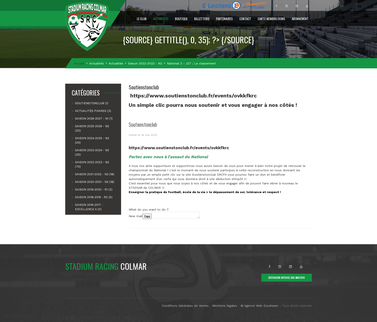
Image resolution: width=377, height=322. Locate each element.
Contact (245, 18)
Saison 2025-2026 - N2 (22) (92, 128)
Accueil (79, 63)
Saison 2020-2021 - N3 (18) (94, 182)
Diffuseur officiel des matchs (286, 277)
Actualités (160, 18)
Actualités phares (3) (93, 111)
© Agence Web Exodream (259, 305)
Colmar (106, 266)
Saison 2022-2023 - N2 (145, 63)
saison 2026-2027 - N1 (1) (94, 118)
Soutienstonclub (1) (91, 103)
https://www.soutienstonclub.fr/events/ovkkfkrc (193, 96)
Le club (142, 18)
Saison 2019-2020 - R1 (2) (93, 189)
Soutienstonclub (143, 124)
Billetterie (201, 18)
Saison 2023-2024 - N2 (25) (92, 152)
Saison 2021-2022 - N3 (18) (94, 174)
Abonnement (300, 18)
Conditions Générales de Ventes (185, 305)
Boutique (181, 18)
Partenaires (224, 18)
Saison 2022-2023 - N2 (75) (92, 164)
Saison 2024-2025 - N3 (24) (92, 140)
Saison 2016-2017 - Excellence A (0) (89, 207)
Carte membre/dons (271, 18)
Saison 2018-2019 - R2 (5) (93, 197)
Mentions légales (224, 305)
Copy (147, 216)
